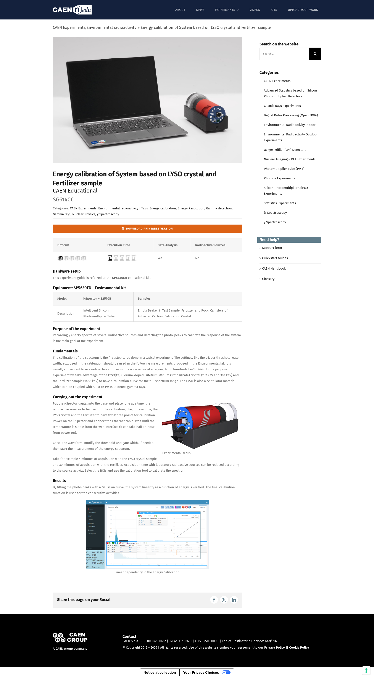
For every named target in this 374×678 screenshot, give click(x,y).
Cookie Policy (299, 647)
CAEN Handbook (274, 268)
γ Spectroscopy (108, 214)
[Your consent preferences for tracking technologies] (366, 670)
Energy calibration (163, 208)
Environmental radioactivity (118, 208)
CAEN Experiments (83, 208)
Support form (272, 248)
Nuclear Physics (83, 214)
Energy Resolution (191, 208)
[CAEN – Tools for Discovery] (70, 635)
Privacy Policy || (276, 647)
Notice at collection (159, 672)
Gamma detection (219, 208)
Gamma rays (62, 214)
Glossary (268, 279)
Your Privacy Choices (201, 672)
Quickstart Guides (275, 258)
